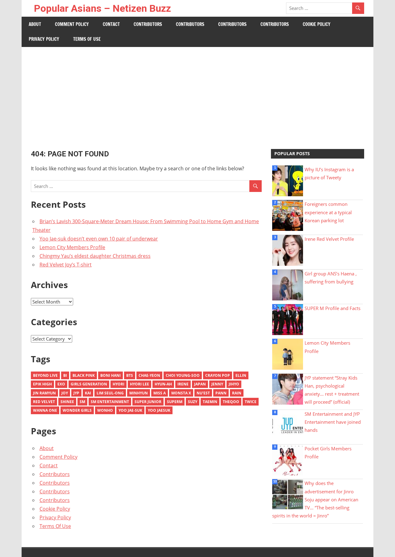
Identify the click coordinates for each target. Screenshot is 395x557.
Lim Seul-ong (110, 393)
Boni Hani (110, 375)
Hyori (118, 384)
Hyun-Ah (163, 384)
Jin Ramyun (44, 393)
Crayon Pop (217, 375)
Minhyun (138, 393)
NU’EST (203, 393)
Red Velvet (44, 401)
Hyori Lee (139, 384)
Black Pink (84, 375)
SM (82, 401)
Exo (61, 384)
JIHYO (234, 384)
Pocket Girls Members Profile (328, 452)
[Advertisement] (197, 93)
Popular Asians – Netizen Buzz (102, 8)
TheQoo (231, 401)
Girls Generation (89, 384)
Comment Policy (72, 24)
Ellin (240, 375)
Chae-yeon (149, 375)
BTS (129, 375)
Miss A (159, 393)
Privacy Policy (44, 39)
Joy (64, 393)
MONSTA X (181, 393)
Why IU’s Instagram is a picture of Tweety (329, 173)
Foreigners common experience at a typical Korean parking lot (328, 212)
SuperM (174, 401)
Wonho (105, 410)
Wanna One (45, 410)
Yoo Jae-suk (130, 410)
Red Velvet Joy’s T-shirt (66, 264)
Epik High (42, 384)
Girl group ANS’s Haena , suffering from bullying (331, 277)
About (35, 24)
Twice (250, 401)
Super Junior (148, 401)
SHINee (67, 401)
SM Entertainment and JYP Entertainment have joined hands (333, 422)
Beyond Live (45, 375)
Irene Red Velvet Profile (329, 239)
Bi (65, 375)
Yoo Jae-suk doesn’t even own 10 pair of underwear (99, 238)
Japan (200, 384)
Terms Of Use (87, 39)
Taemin (210, 401)
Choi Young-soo (183, 375)
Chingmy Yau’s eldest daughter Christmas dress (95, 256)
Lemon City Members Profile (72, 247)
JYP (76, 393)
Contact (111, 24)
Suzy (192, 401)
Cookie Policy (317, 24)
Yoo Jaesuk (159, 410)
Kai (88, 393)
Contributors (148, 24)
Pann (221, 393)
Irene (183, 384)
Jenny (217, 384)
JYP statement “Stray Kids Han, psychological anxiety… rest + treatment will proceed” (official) (332, 390)
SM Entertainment (110, 401)
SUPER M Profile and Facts (332, 308)
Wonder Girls (77, 410)
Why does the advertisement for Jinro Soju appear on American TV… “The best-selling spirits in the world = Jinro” (315, 499)
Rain (236, 393)
